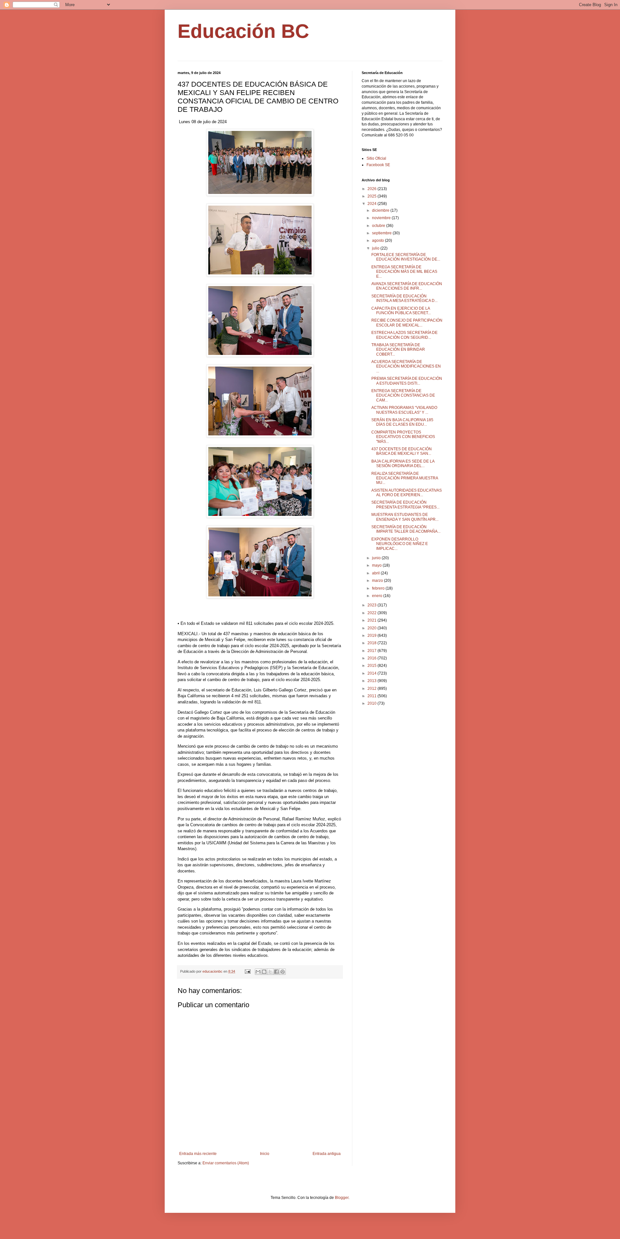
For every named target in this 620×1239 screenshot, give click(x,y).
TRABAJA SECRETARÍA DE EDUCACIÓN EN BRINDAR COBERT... (398, 350)
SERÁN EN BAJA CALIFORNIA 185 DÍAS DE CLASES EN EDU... (402, 422)
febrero (379, 588)
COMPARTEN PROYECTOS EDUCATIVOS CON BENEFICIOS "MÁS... (403, 437)
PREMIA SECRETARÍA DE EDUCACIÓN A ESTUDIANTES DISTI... (406, 380)
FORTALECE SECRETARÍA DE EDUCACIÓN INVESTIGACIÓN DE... (405, 257)
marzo (378, 580)
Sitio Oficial (376, 158)
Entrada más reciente (198, 1153)
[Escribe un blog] (264, 971)
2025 (372, 196)
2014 (372, 673)
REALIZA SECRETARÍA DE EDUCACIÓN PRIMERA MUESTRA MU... (404, 478)
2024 (372, 203)
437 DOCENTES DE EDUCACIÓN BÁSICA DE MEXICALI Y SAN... (401, 451)
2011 (372, 696)
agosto (378, 240)
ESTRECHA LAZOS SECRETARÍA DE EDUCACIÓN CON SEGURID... (404, 334)
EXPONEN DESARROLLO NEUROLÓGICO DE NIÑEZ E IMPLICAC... (399, 544)
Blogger (341, 1197)
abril (376, 573)
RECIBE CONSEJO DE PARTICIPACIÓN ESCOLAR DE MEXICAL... (406, 322)
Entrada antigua (327, 1153)
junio (377, 558)
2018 (372, 643)
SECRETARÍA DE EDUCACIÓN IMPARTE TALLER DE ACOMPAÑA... (405, 529)
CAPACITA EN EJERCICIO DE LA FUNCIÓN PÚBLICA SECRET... (401, 310)
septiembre (382, 233)
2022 (372, 613)
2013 (372, 680)
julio (376, 248)
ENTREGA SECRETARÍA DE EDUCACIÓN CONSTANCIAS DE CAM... (403, 395)
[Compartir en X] (270, 971)
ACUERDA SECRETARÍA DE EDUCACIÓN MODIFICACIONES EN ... (406, 366)
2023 (372, 605)
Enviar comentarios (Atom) (225, 1163)
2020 (372, 628)
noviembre (382, 218)
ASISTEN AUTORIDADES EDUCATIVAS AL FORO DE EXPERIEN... (406, 492)
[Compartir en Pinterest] (282, 971)
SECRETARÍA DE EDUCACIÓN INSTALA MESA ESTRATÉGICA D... (404, 298)
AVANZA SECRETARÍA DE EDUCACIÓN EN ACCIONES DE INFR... (406, 286)
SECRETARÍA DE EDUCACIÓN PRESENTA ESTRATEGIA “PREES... (405, 504)
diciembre (381, 210)
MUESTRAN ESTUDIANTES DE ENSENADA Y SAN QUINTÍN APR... (405, 516)
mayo (377, 565)
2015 (372, 665)
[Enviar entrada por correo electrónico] (247, 971)
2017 (372, 650)
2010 (372, 703)
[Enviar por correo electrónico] (258, 971)
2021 (372, 620)
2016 (372, 658)
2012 (372, 688)
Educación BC (243, 31)
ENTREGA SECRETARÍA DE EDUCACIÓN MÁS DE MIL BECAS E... (404, 272)
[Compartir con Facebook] (276, 971)
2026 (372, 189)
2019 (372, 635)
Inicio (264, 1153)
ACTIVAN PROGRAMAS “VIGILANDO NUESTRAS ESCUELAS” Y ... (404, 409)
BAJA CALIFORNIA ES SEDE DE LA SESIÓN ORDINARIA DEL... (402, 463)
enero (377, 595)
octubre (379, 225)
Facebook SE (378, 165)
